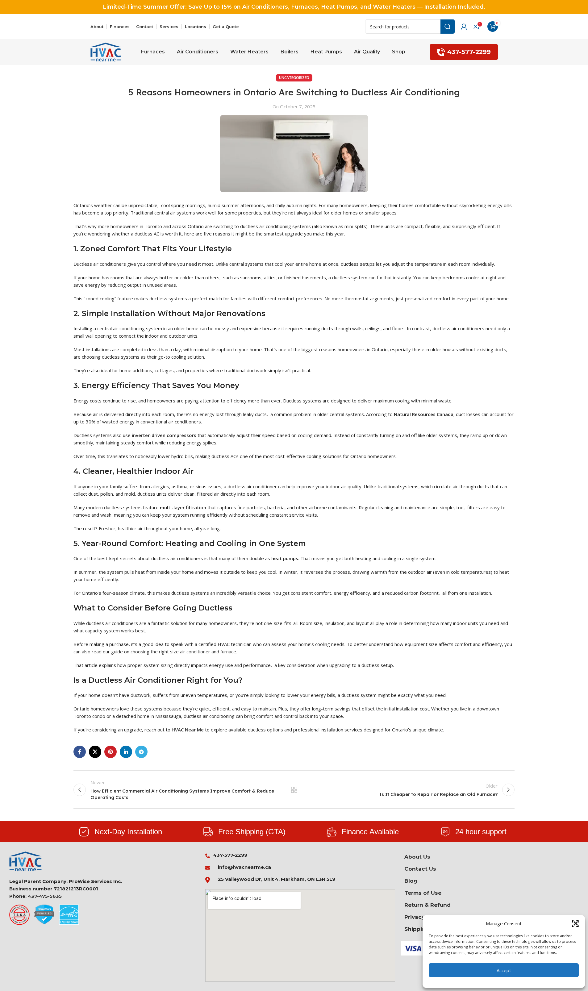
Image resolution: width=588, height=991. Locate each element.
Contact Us (420, 869)
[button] (576, 923)
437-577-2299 (469, 52)
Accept (504, 970)
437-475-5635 (45, 896)
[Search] (447, 26)
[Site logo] (105, 51)
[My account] (464, 26)
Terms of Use (422, 893)
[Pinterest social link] (110, 752)
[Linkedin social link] (126, 752)
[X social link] (95, 752)
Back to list (294, 790)
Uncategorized (294, 77)
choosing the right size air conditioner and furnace (182, 651)
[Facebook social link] (79, 752)
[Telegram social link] (141, 752)
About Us (417, 857)
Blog (410, 881)
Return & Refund (427, 905)
